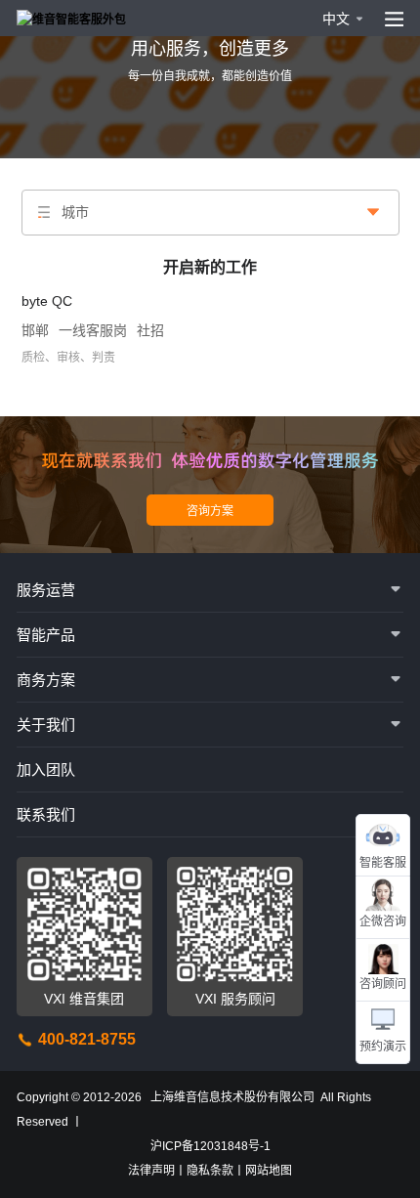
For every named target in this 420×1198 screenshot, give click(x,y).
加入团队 (46, 769)
